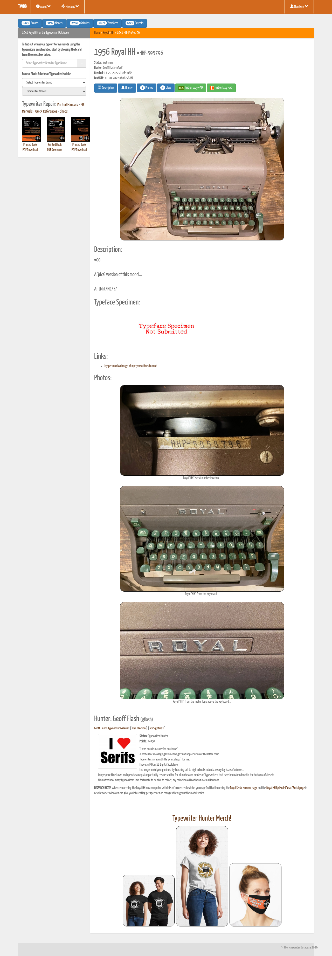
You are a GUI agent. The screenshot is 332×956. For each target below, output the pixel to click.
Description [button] (107, 88)
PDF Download (30, 150)
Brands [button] (30, 23)
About (43, 7)
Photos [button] (147, 88)
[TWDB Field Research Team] (255, 894)
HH (112, 32)
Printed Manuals (67, 105)
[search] (54, 82)
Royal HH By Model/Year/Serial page (285, 788)
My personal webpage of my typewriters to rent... (132, 366)
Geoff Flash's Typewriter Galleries (111, 728)
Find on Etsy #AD (223, 87)
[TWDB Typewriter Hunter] (149, 900)
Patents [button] (135, 23)
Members (299, 7)
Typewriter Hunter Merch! (201, 818)
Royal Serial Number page (243, 788)
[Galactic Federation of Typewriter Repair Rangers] (202, 876)
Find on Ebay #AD (193, 87)
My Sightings (157, 728)
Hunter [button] (129, 88)
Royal (106, 32)
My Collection (139, 728)
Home (97, 32)
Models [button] (55, 23)
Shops (64, 111)
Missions (70, 7)
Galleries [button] (80, 23)
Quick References (46, 111)
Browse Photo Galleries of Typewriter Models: (46, 74)
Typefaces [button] (108, 23)
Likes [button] (166, 88)
